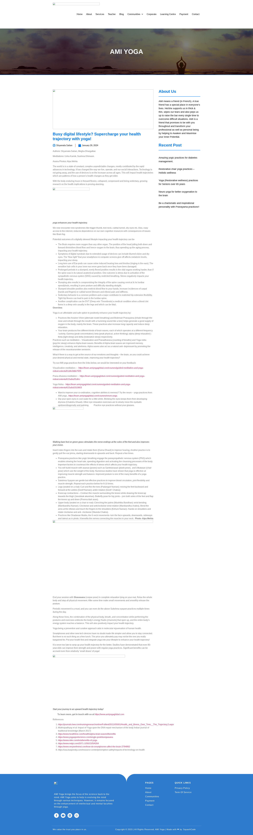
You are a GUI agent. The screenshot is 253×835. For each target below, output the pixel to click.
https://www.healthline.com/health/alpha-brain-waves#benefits (87, 734)
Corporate (151, 14)
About (89, 14)
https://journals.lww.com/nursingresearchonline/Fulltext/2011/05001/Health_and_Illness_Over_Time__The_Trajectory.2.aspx (116, 724)
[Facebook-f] (56, 815)
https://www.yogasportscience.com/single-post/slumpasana (85, 737)
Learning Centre (168, 14)
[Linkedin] (69, 815)
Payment (183, 14)
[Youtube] (63, 815)
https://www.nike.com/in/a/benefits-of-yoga (77, 740)
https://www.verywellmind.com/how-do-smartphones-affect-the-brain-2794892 (94, 747)
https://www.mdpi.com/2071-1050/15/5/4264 (78, 743)
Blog (121, 14)
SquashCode (189, 829)
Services (100, 14)
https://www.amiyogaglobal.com (109, 714)
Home (79, 14)
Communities (133, 14)
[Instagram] (76, 815)
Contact (196, 14)
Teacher (112, 14)
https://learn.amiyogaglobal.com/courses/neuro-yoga (92, 396)
